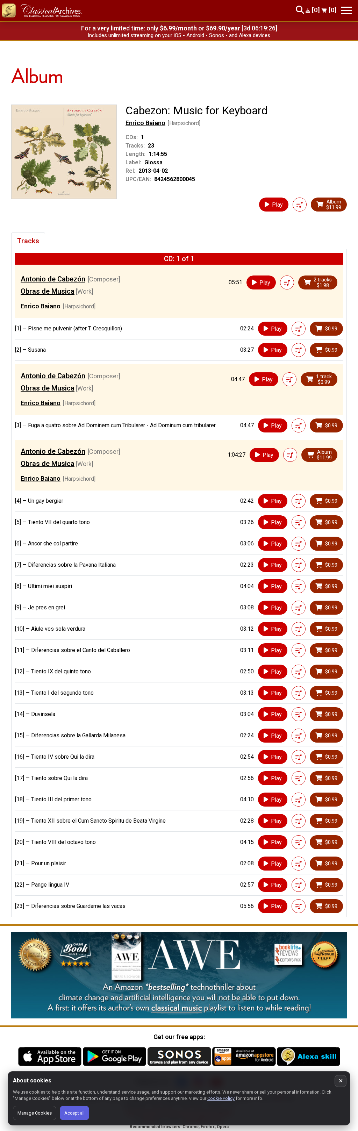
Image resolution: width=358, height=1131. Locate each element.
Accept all (74, 1113)
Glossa (153, 162)
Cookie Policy (221, 1098)
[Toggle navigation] (346, 10)
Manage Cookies (34, 1113)
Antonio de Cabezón (53, 279)
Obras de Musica (47, 291)
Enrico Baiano (145, 123)
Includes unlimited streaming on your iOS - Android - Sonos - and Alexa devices (179, 35)
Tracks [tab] (28, 241)
